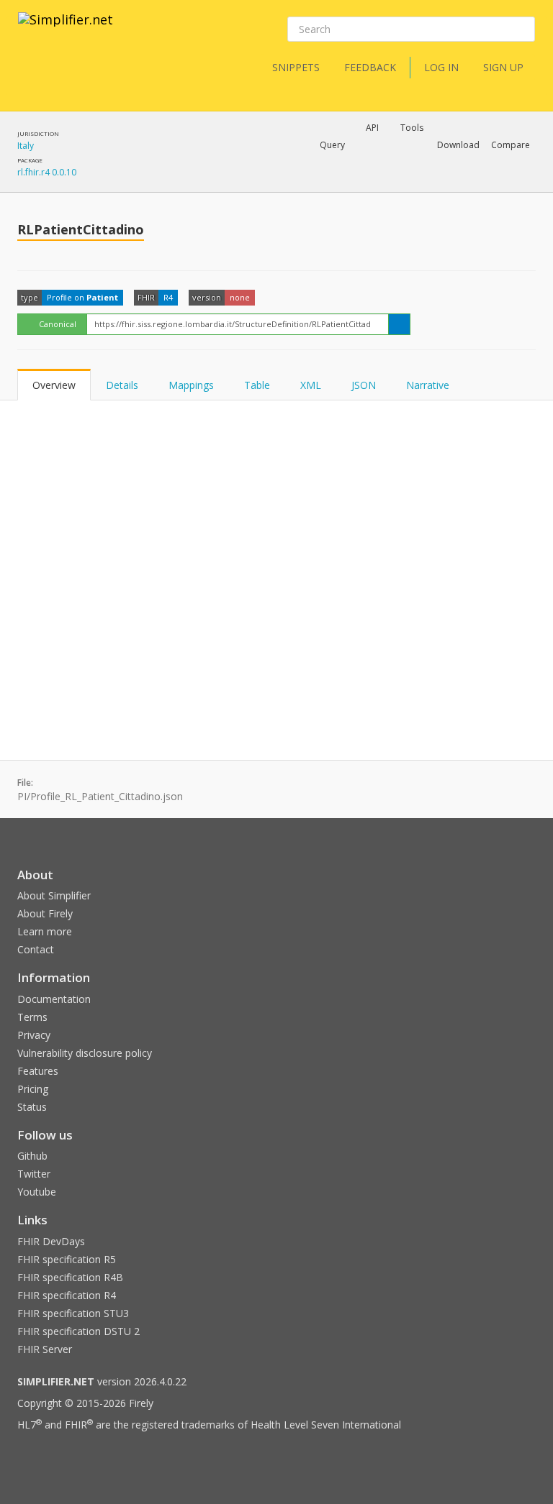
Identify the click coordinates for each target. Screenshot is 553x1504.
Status (32, 1107)
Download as (375, 182)
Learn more (44, 931)
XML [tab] (310, 385)
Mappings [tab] (191, 385)
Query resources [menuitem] (244, 182)
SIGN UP (503, 67)
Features (37, 1071)
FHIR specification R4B (70, 1277)
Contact (35, 949)
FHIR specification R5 (66, 1259)
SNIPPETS (296, 67)
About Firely (45, 913)
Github (32, 1156)
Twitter (33, 1173)
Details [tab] (122, 385)
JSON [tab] (363, 385)
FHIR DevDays (51, 1241)
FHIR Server (44, 1349)
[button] (332, 145)
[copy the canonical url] (399, 324)
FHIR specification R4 (66, 1295)
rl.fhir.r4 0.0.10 (46, 172)
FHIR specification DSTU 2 (78, 1331)
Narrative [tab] (427, 385)
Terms (32, 1017)
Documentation (54, 999)
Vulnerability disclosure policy (84, 1053)
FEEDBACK (370, 67)
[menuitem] (474, 183)
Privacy (33, 1035)
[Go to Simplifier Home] (65, 29)
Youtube (36, 1191)
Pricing (32, 1089)
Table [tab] (257, 385)
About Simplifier (54, 895)
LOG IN (441, 67)
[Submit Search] (523, 29)
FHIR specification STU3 (73, 1313)
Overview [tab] (54, 385)
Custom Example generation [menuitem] (347, 164)
